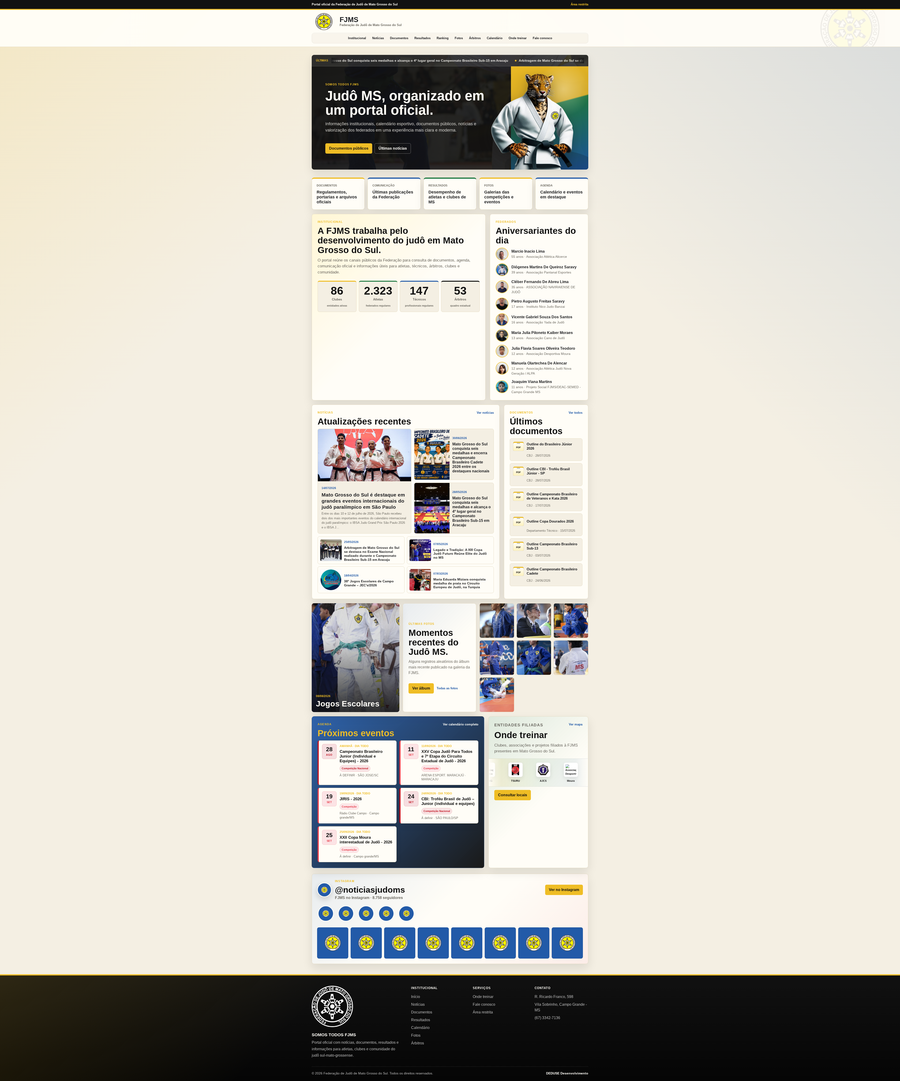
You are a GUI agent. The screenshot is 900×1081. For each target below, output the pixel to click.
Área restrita (579, 4)
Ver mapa (575, 724)
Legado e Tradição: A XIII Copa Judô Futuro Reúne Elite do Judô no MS (526, 60)
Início (415, 997)
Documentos (399, 38)
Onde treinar (518, 38)
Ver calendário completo (460, 724)
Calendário (494, 38)
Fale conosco (542, 38)
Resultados (422, 38)
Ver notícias (485, 412)
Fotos (459, 38)
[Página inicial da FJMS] (332, 1006)
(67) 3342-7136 (547, 1018)
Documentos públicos (348, 148)
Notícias (378, 38)
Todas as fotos (447, 688)
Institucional (357, 38)
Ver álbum (421, 688)
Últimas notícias (393, 148)
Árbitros (475, 38)
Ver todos (575, 412)
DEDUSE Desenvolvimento (567, 1073)
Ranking (443, 38)
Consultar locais (512, 795)
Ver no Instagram (564, 890)
